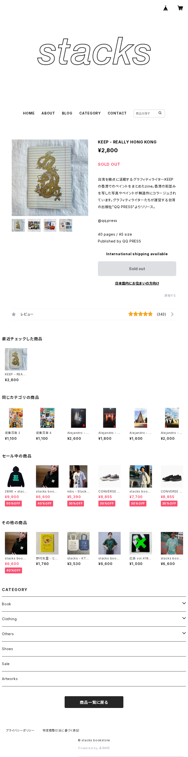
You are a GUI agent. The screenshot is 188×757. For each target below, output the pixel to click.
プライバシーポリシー (20, 730)
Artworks (10, 679)
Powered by (88, 748)
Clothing (9, 619)
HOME (29, 113)
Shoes (7, 649)
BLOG (67, 113)
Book (6, 604)
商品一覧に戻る (94, 702)
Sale (6, 664)
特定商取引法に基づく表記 (61, 730)
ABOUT (48, 113)
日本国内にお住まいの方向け (137, 283)
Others (8, 634)
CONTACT (117, 113)
